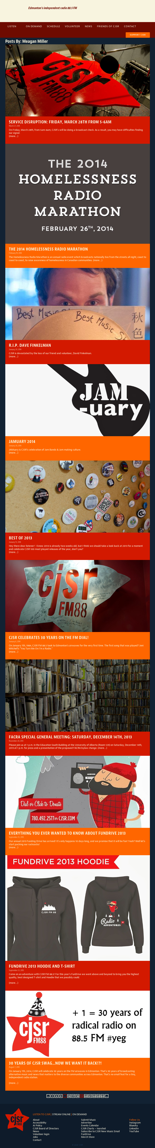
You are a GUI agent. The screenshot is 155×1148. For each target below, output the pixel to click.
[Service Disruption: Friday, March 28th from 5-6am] (77, 80)
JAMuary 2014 (22, 441)
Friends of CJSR (108, 26)
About (36, 1120)
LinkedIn (134, 1128)
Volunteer (72, 26)
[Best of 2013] (77, 497)
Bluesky (133, 1125)
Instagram (144, 4)
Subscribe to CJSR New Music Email (100, 1131)
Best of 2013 (20, 538)
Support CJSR (138, 34)
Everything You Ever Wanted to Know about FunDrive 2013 (67, 833)
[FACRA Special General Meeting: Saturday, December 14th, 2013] (77, 695)
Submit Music (88, 1120)
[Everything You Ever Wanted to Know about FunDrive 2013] (77, 792)
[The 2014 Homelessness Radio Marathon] (77, 194)
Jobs (35, 1137)
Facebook (138, 4)
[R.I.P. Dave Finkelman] (77, 304)
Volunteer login (41, 1134)
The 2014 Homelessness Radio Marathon (48, 249)
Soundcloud (131, 4)
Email (124, 4)
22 (94, 1096)
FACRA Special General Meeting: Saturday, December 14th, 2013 (70, 737)
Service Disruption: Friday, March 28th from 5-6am (60, 122)
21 (90, 1096)
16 (69, 1096)
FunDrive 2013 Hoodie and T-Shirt (42, 966)
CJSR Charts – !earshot (93, 1128)
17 (73, 1096)
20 (85, 1096)
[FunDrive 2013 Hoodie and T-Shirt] (77, 908)
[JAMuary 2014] (77, 400)
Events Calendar (90, 1125)
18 (77, 1096)
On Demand (34, 26)
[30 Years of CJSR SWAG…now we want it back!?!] (77, 1024)
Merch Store (88, 1137)
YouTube (134, 1131)
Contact (130, 26)
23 (98, 1096)
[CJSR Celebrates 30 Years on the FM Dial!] (77, 596)
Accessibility (39, 1122)
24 (102, 1096)
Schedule (53, 26)
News (88, 26)
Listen (12, 26)
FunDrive (86, 1134)
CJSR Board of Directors (46, 1128)
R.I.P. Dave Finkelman (30, 345)
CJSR (15, 10)
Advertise (86, 1122)
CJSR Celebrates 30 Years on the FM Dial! (49, 637)
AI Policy (37, 1125)
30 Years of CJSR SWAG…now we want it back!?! (55, 1063)
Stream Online (61, 1114)
